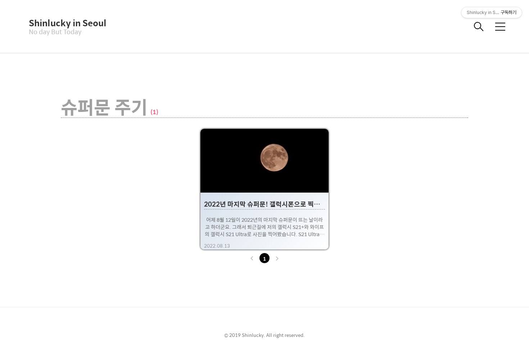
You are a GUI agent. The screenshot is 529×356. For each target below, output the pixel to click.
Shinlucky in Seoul (65, 22)
